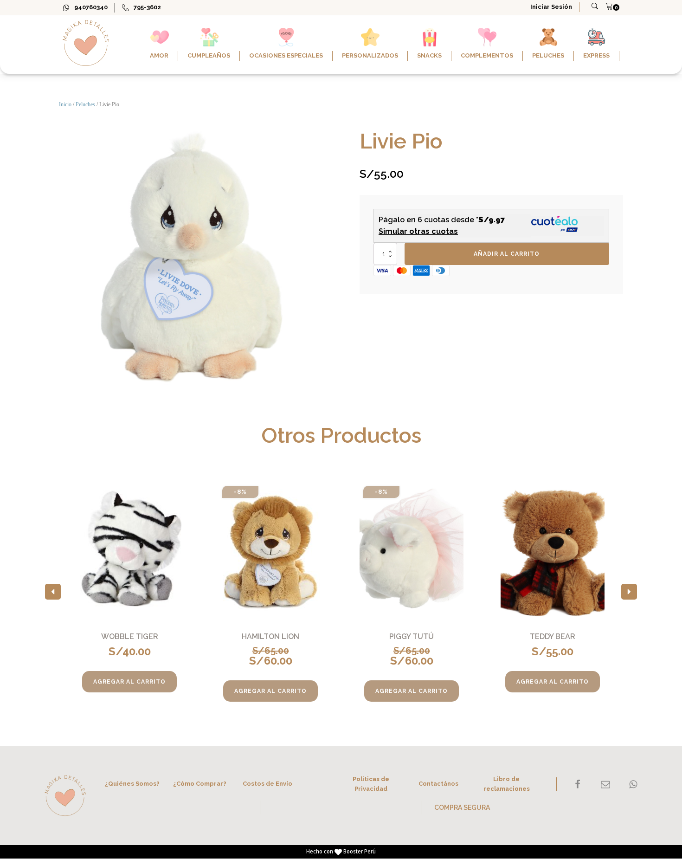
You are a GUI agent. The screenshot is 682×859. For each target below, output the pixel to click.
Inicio (65, 104)
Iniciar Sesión (551, 6)
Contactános (438, 783)
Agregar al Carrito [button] (129, 681)
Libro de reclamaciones (506, 783)
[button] (53, 592)
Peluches (85, 104)
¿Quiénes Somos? (132, 783)
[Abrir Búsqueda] (595, 6)
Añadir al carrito (507, 254)
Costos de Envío (267, 783)
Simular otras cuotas (418, 231)
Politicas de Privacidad (371, 783)
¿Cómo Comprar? (199, 783)
